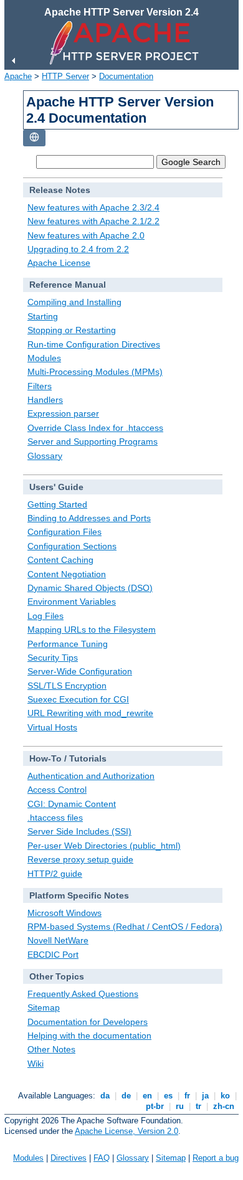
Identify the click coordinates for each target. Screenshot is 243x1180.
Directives (68, 1158)
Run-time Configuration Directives (93, 344)
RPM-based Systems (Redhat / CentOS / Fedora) (124, 927)
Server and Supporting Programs (92, 441)
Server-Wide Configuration (79, 671)
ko (225, 1095)
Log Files (45, 616)
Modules (44, 358)
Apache (18, 76)
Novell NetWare (57, 940)
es (168, 1095)
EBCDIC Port (53, 955)
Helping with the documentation (89, 1036)
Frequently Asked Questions (82, 994)
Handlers (45, 400)
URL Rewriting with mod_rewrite (90, 713)
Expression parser (63, 413)
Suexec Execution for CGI (78, 699)
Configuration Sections (72, 546)
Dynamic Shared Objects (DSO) (90, 588)
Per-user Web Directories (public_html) (104, 846)
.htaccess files (55, 818)
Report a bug (216, 1158)
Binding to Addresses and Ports (89, 518)
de (126, 1095)
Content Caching (60, 560)
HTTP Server (65, 76)
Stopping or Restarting (71, 330)
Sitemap (43, 1007)
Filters (39, 386)
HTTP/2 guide (54, 874)
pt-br (154, 1106)
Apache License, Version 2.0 (126, 1131)
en (147, 1095)
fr (187, 1095)
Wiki (35, 1064)
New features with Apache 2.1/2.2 (93, 221)
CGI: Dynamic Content (71, 804)
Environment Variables (71, 602)
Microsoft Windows (64, 913)
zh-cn (224, 1106)
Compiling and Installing (74, 302)
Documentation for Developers (87, 1022)
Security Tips (52, 658)
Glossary (44, 456)
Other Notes (51, 1049)
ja (205, 1095)
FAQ (101, 1158)
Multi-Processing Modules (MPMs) (95, 372)
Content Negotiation (66, 574)
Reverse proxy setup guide (80, 859)
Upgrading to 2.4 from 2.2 (78, 249)
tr (198, 1106)
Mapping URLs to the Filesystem (91, 630)
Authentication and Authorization (91, 776)
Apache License (58, 263)
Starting (42, 316)
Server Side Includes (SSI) (79, 831)
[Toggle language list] (34, 138)
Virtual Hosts (52, 727)
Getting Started (57, 504)
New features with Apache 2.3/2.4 (93, 207)
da (105, 1095)
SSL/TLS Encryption (67, 686)
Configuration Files (64, 532)
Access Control (57, 790)
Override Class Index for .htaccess (95, 428)
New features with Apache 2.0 (86, 235)
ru (179, 1106)
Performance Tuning (67, 644)
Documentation (126, 76)
